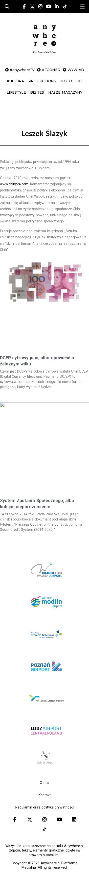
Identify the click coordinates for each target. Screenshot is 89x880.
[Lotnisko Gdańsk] (46, 580)
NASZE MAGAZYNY (65, 92)
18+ (79, 81)
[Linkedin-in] (56, 6)
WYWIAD (75, 70)
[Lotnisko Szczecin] (46, 645)
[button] (82, 6)
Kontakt (45, 795)
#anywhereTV (22, 70)
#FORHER (51, 70)
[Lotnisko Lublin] (46, 764)
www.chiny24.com (14, 184)
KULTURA (15, 81)
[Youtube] (48, 6)
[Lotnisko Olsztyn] (46, 709)
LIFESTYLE (16, 92)
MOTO (66, 81)
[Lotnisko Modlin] (46, 613)
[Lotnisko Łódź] (46, 741)
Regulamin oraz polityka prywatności (44, 807)
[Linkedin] (74, 819)
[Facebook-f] (24, 6)
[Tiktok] (44, 829)
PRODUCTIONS (42, 81)
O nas (44, 783)
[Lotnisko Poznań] (46, 677)
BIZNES (37, 92)
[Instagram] (40, 6)
